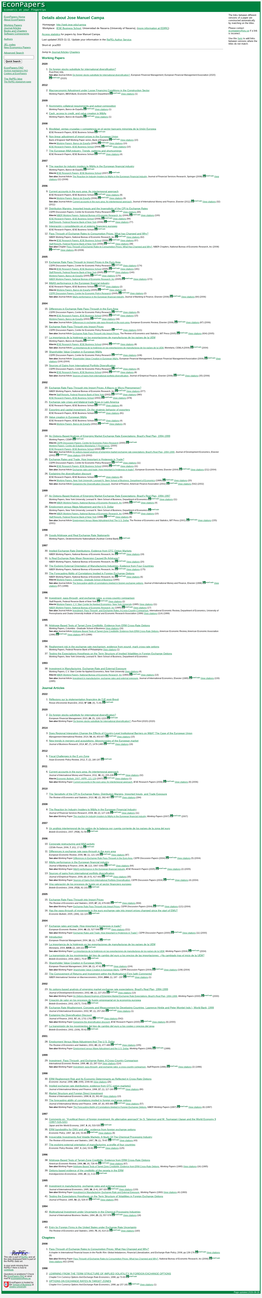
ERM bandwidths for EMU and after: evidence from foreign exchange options (92, 1129)
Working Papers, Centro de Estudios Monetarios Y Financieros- (79, 446)
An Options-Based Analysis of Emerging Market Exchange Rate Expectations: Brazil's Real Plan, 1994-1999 (109, 436)
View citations (127, 94)
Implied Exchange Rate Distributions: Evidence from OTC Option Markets (90, 550)
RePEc (24, 1257)
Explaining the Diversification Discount (91, 484)
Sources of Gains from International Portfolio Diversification (82, 365)
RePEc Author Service (119, 39)
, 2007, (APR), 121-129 (76, 779)
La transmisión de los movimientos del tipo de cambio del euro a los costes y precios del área (101, 1026)
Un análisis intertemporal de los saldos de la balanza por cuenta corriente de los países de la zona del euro (109, 828)
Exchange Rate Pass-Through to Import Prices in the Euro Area (84, 262)
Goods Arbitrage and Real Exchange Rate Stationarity (79, 535)
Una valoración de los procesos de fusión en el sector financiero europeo (90, 884)
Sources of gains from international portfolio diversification (101, 376)
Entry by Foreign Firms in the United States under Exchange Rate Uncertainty (93, 1227)
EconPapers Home (14, 16)
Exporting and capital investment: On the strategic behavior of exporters (89, 409)
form (240, 38)
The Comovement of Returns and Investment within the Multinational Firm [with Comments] (100, 973)
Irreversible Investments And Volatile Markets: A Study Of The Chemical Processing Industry (100, 1137)
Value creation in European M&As (68, 417)
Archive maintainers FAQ (16, 71)
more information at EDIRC (153, 28)
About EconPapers (14, 19)
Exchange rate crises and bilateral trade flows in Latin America (84, 402)
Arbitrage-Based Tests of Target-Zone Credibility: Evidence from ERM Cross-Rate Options (115, 631)
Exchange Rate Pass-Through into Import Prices (76, 326)
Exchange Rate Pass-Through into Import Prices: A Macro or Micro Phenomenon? (95, 387)
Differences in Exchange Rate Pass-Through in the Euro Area (83, 308)
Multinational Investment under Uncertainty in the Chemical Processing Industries (94, 1211)
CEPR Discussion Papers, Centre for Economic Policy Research (80, 293)
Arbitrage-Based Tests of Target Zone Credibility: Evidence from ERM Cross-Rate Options (99, 625)
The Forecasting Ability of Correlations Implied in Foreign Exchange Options (91, 573)
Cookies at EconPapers (15, 74)
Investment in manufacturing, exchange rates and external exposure (105, 678)
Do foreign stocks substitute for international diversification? (82, 69)
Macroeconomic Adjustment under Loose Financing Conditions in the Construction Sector (99, 90)
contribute (9, 1270)
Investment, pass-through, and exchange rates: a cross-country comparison (92, 598)
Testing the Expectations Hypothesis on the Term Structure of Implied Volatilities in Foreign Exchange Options (110, 653)
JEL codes (10, 44)
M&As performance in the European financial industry (98, 297)
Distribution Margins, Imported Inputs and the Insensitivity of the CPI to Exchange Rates (98, 208)
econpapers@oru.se (238, 30)
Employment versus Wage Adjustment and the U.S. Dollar (81, 506)
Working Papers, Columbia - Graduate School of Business (84, 580)
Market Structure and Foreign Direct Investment (76, 1093)
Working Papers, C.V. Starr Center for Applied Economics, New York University (94, 604)
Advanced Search (14, 52)
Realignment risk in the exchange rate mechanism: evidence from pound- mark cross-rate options (104, 646)
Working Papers (13, 25)
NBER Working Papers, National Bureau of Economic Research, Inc (89, 215)
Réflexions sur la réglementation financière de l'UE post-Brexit (84, 699)
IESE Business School (68, 28)
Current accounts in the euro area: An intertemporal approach (84, 191)
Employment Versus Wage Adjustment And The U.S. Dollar (101, 520)
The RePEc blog (13, 78)
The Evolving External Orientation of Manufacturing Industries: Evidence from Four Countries (101, 565)
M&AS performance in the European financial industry (79, 283)
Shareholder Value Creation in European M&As (75, 351)
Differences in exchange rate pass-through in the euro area (101, 322)
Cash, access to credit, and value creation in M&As (77, 113)
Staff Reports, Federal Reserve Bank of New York (72, 222)
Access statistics (51, 34)
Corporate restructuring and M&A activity (72, 843)
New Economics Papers (17, 47)
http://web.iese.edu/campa (71, 24)
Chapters (75, 52)
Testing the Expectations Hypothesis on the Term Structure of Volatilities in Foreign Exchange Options (106, 1196)
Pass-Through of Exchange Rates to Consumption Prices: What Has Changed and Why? (109, 247)
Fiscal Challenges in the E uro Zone (69, 756)
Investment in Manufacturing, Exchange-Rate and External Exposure (87, 668)
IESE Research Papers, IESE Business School (71, 147)
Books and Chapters (15, 30)
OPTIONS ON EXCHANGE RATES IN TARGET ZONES (80, 1281)
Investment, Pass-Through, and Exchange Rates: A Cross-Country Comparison (110, 611)
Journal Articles (12, 28)
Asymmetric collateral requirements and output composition (82, 105)
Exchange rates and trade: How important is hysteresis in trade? (103, 470)
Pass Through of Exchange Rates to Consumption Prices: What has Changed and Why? (98, 233)
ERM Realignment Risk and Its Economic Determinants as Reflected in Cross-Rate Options (100, 1078)
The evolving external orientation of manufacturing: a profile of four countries (92, 1144)
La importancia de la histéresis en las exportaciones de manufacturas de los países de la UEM (102, 337)
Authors (8, 39)
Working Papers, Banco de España (73, 143)
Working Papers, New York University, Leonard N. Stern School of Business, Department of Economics (105, 480)
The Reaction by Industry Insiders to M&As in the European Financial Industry (110, 177)
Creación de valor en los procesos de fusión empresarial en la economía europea (95, 1000)
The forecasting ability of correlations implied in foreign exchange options (108, 583)
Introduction (55, 936)
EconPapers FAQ (13, 67)
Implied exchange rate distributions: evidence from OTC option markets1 (90, 1085)
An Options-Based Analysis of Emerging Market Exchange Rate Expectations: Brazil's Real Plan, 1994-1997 (109, 495)
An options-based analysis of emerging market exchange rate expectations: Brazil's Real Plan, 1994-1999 (123, 452)
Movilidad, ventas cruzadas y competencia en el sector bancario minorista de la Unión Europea (102, 128)
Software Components (16, 33)
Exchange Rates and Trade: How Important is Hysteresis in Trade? (86, 459)
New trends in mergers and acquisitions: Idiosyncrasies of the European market (93, 740)
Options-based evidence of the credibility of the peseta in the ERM (86, 1170)
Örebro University (17, 1287)
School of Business (22, 1285)
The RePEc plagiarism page (17, 82)
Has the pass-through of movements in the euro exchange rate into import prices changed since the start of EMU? (113, 910)
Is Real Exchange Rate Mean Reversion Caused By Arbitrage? (84, 558)
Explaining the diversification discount (70, 473)
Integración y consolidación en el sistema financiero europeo (83, 226)
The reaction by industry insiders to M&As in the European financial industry (91, 166)
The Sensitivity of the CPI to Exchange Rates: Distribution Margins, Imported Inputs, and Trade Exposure (108, 794)
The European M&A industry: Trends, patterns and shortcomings (85, 150)
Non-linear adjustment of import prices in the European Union (83, 136)
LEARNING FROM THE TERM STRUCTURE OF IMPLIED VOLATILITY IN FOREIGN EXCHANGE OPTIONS (110, 1273)
